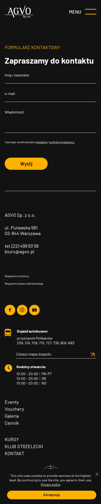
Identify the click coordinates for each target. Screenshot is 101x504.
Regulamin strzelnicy (17, 276)
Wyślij (26, 164)
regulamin (41, 142)
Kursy (12, 439)
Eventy (12, 402)
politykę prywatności (61, 142)
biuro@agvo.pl (19, 251)
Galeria (12, 416)
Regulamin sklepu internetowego (24, 283)
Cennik (12, 423)
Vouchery (14, 409)
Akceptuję (51, 495)
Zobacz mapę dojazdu (33, 354)
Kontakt (14, 453)
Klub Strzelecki (24, 446)
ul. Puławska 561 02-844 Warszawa (23, 230)
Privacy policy (50, 484)
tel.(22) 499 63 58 (22, 246)
